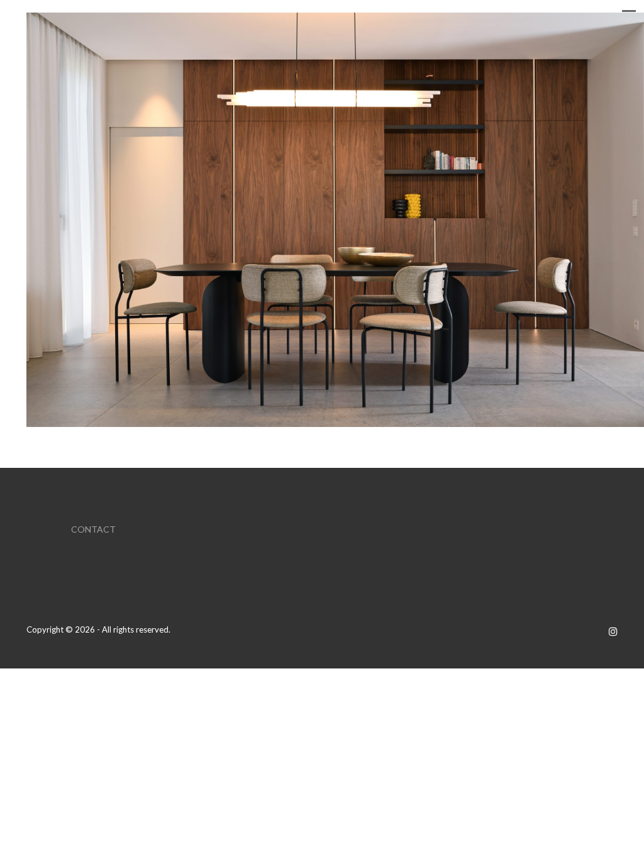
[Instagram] (613, 631)
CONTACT (93, 529)
